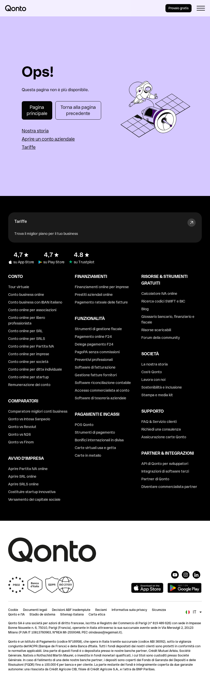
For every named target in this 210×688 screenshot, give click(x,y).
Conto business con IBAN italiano (35, 302)
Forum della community (160, 338)
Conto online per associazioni (32, 310)
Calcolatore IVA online (159, 293)
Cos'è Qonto (151, 372)
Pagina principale (37, 110)
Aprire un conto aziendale (48, 139)
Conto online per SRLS (26, 339)
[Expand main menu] (201, 8)
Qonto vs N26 (19, 434)
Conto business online (26, 295)
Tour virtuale (18, 287)
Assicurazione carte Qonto (163, 437)
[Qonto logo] (15, 8)
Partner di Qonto (155, 479)
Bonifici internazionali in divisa (99, 440)
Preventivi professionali (94, 360)
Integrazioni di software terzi (165, 471)
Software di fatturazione (95, 367)
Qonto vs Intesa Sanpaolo (29, 419)
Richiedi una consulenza (161, 429)
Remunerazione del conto (29, 385)
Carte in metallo (88, 455)
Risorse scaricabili (156, 330)
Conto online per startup (28, 377)
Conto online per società (28, 362)
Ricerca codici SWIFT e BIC (163, 301)
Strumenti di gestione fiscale (98, 329)
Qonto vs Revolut (22, 427)
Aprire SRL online (22, 476)
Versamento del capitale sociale (34, 499)
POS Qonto (84, 425)
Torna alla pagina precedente (78, 110)
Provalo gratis (178, 8)
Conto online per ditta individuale (35, 369)
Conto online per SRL (25, 331)
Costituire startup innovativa (32, 492)
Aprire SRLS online (23, 484)
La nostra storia (154, 364)
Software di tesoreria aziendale (100, 398)
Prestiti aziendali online (94, 295)
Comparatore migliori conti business (37, 411)
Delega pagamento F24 (94, 344)
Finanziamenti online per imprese (102, 287)
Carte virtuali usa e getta (95, 448)
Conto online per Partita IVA (31, 346)
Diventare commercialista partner (169, 487)
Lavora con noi (153, 380)
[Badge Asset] (175, 575)
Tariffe (29, 147)
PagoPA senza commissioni (97, 352)
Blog (145, 309)
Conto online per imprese (28, 354)
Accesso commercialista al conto (102, 390)
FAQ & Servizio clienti (159, 422)
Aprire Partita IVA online (28, 469)
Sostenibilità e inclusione (161, 387)
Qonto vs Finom (21, 442)
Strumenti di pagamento (95, 432)
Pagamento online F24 (93, 337)
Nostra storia (35, 130)
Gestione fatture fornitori (96, 375)
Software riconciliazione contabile (103, 383)
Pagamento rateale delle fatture (101, 302)
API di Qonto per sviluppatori (164, 464)
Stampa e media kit (157, 395)
